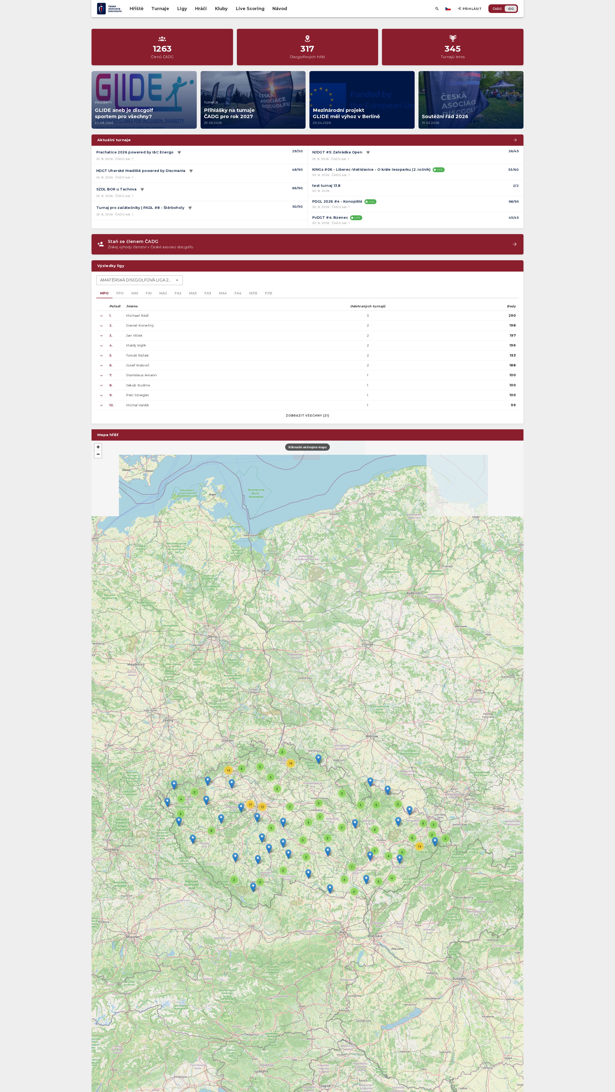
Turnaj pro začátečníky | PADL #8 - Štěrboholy (140, 208)
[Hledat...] (437, 8)
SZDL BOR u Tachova (116, 189)
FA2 (178, 293)
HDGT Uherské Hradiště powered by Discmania (140, 171)
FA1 (149, 293)
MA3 (193, 293)
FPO (120, 293)
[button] (328, 851)
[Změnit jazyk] (448, 8)
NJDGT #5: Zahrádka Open (337, 152)
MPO (104, 293)
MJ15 (253, 293)
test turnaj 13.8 (326, 185)
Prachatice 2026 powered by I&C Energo (135, 152)
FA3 (207, 293)
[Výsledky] (179, 152)
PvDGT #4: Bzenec (330, 217)
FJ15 (268, 293)
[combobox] (139, 280)
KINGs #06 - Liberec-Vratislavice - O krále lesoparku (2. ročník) (371, 169)
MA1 (134, 293)
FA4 (237, 293)
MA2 (163, 293)
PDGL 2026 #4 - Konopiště (337, 201)
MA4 (223, 293)
